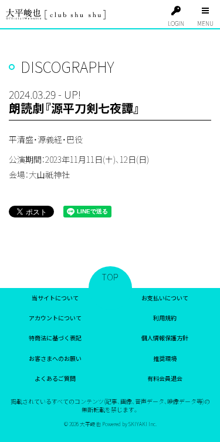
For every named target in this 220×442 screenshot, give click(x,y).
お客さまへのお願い (55, 358)
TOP (110, 277)
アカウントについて (55, 317)
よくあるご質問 (55, 378)
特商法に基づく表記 (55, 337)
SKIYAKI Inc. (142, 423)
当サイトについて (55, 297)
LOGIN (176, 23)
